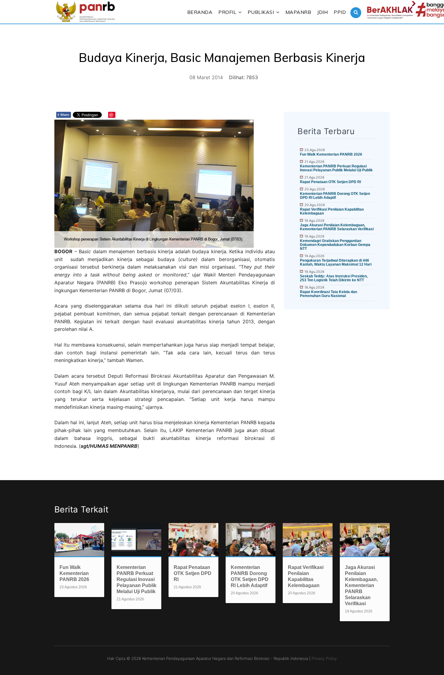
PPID (340, 12)
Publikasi (261, 12)
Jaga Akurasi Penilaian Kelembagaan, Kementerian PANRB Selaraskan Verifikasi (337, 227)
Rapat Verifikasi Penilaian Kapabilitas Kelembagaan (332, 211)
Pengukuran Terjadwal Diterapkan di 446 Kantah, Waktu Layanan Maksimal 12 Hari (336, 262)
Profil (227, 12)
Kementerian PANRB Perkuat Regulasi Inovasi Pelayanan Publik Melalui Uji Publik (336, 168)
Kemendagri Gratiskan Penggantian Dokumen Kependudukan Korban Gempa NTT (335, 245)
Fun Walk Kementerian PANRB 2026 (331, 154)
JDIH (322, 12)
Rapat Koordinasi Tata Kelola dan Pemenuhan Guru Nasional (328, 294)
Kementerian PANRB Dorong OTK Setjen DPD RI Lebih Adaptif (335, 196)
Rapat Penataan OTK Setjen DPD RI (330, 182)
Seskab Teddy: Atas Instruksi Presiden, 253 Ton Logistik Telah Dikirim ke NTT (334, 278)
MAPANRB (298, 12)
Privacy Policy (324, 658)
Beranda (200, 12)
